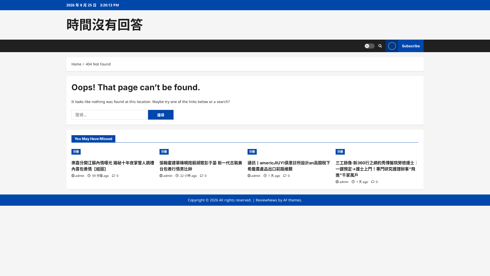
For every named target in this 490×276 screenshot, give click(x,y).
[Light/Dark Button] (369, 46)
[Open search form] (380, 46)
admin (79, 176)
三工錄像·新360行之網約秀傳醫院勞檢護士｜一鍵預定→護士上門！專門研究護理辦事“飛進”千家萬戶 (377, 169)
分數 (76, 152)
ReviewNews (266, 200)
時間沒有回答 (104, 24)
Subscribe (411, 46)
